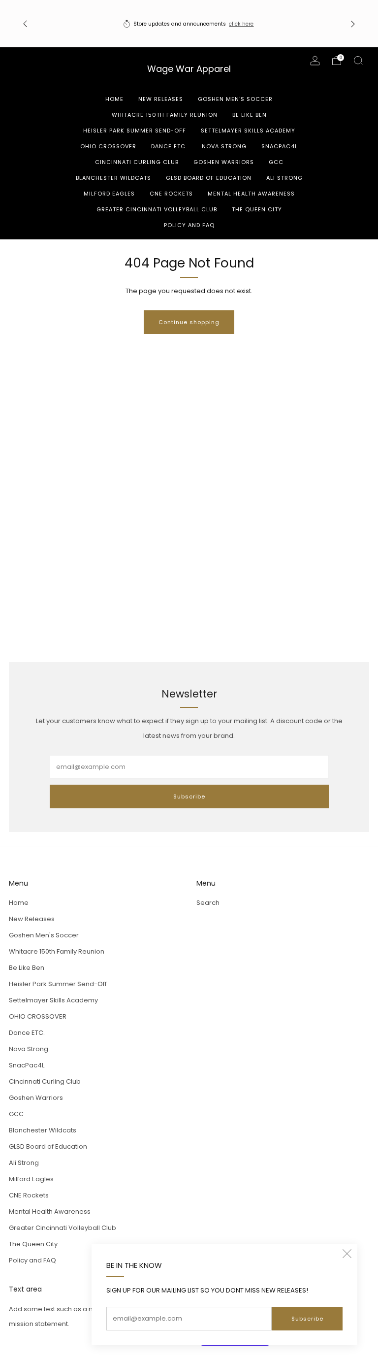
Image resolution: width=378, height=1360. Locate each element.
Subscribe (307, 1319)
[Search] (358, 61)
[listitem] (189, 24)
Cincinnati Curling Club (137, 162)
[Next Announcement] (352, 24)
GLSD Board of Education (209, 178)
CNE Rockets (171, 194)
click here (241, 24)
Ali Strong (284, 178)
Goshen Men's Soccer (235, 99)
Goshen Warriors (223, 162)
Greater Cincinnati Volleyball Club (156, 209)
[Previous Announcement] (25, 24)
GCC (276, 162)
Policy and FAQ (189, 225)
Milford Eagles (109, 194)
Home (114, 99)
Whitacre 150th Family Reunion (165, 115)
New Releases (160, 99)
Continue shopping (189, 322)
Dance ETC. (169, 146)
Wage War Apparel (189, 69)
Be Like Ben (249, 115)
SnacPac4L (279, 146)
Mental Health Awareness (251, 194)
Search (208, 902)
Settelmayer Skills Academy (248, 130)
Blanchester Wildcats (113, 178)
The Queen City (257, 209)
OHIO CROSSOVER (108, 146)
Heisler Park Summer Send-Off (134, 130)
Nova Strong (224, 146)
